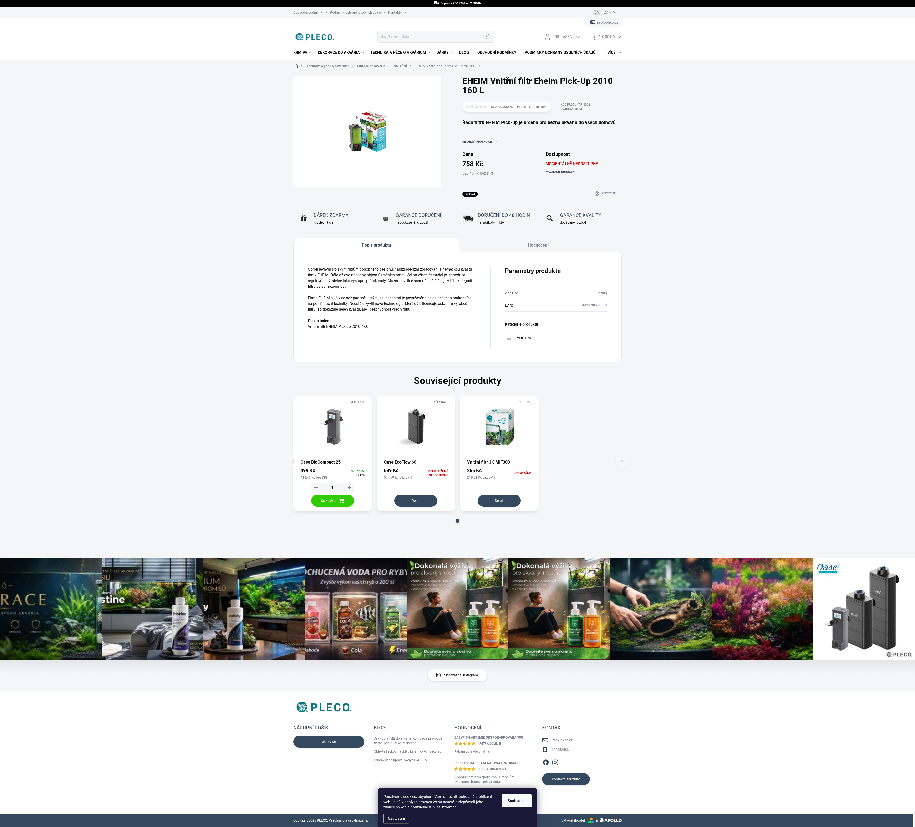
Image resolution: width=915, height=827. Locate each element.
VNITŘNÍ (524, 338)
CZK (607, 12)
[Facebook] (545, 761)
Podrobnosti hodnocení (532, 107)
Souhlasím (517, 800)
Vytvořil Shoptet (573, 820)
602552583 (560, 749)
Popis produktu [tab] (376, 244)
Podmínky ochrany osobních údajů (355, 12)
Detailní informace (477, 141)
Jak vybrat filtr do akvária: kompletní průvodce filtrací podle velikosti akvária (408, 740)
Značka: (571, 109)
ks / (329, 742)
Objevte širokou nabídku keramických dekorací (408, 751)
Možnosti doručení (561, 172)
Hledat (488, 37)
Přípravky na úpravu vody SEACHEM (400, 760)
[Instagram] (555, 761)
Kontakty (395, 12)
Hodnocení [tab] (538, 244)
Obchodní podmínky (308, 12)
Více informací (445, 807)
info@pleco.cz (562, 740)
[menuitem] (303, 52)
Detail (416, 501)
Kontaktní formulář (566, 779)
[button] (457, 521)
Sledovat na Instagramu (462, 675)
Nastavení (396, 818)
